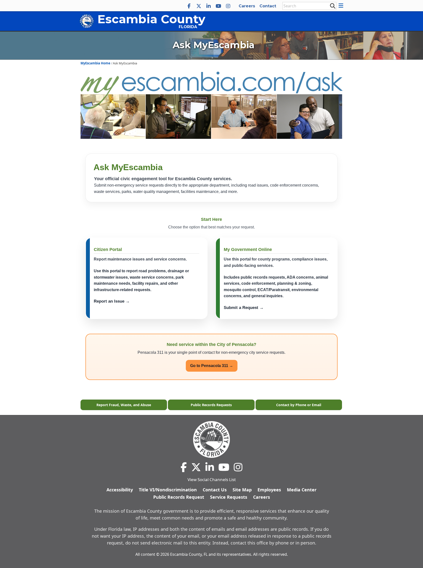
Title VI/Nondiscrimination (168, 490)
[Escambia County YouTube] (218, 6)
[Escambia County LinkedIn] (208, 6)
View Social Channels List (212, 479)
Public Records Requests (211, 404)
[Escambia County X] (199, 6)
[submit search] (332, 6)
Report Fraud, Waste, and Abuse (123, 404)
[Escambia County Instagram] (228, 6)
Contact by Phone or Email (298, 404)
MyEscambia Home (95, 63)
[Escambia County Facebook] (189, 6)
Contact (267, 6)
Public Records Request (178, 497)
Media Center (302, 490)
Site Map (242, 490)
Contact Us (215, 490)
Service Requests (228, 497)
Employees (269, 490)
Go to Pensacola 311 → (211, 366)
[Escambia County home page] (211, 439)
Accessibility (119, 490)
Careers (247, 6)
